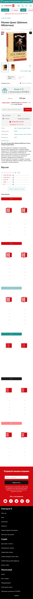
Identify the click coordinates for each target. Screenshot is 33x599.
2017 (15, 137)
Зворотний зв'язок (7, 552)
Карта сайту (5, 565)
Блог (2, 517)
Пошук (16, 10)
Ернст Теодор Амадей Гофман (22, 128)
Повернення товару (7, 548)
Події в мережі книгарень (9, 530)
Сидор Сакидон (18, 134)
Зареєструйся (6, 102)
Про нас (3, 513)
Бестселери (5, 578)
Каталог (5, 10)
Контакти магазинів (7, 534)
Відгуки (5, 167)
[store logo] (9, 5)
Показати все (5, 140)
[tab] (16, 167)
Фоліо (15, 131)
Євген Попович (27, 134)
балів (12, 104)
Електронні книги (7, 587)
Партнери (4, 521)
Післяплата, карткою (23, 118)
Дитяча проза (6, 18)
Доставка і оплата (7, 543)
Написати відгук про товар (16, 189)
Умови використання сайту (10, 556)
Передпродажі (6, 583)
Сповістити (27, 109)
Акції (3, 574)
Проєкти (4, 526)
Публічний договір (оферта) (10, 561)
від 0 (19, 115)
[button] (5, 67)
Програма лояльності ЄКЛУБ (10, 591)
